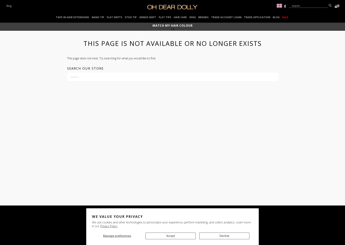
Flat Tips (165, 17)
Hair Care (180, 17)
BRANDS (203, 17)
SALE (285, 17)
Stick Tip (131, 17)
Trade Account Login (226, 17)
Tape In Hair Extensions (72, 17)
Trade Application (257, 17)
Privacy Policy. (109, 226)
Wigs (192, 17)
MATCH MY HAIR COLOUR (173, 26)
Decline (224, 236)
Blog (9, 6)
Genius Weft (147, 17)
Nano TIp (98, 17)
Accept (170, 236)
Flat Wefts (114, 17)
